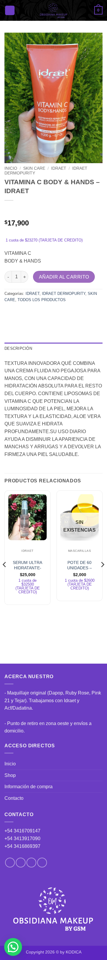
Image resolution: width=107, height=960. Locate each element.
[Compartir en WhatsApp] (10, 313)
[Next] (102, 576)
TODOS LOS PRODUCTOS (42, 300)
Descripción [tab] (18, 348)
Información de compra (28, 786)
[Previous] (4, 576)
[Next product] (9, 210)
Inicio (10, 168)
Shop (10, 775)
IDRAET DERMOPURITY (63, 293)
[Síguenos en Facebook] (10, 862)
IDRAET (58, 168)
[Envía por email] (42, 313)
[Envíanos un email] (31, 862)
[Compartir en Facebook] (21, 313)
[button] (10, 10)
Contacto (13, 798)
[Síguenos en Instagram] (21, 862)
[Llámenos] (42, 862)
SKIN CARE (34, 168)
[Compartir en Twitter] (31, 313)
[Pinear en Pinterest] (53, 313)
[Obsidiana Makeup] (53, 10)
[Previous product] (21, 210)
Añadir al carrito (64, 276)
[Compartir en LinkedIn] (63, 313)
